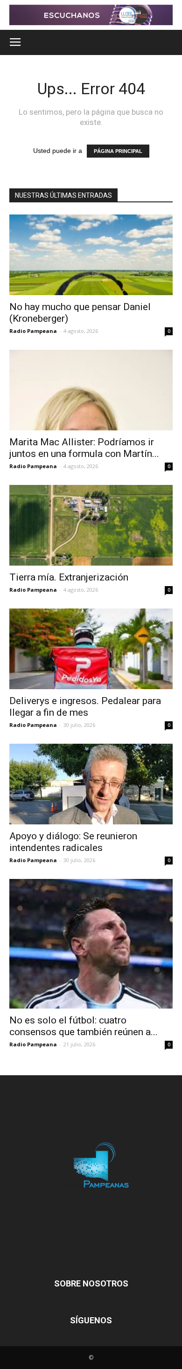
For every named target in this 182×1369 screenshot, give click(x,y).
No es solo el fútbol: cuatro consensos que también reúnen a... (83, 1026)
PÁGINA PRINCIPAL (118, 151)
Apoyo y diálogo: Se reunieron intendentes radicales (73, 841)
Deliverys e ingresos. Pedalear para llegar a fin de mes (85, 706)
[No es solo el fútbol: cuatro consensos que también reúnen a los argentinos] (91, 944)
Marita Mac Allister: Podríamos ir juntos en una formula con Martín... (84, 447)
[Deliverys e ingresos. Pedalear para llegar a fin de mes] (91, 648)
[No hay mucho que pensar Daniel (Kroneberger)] (91, 254)
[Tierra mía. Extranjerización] (91, 525)
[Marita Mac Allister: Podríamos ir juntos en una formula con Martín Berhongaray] (91, 390)
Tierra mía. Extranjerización (68, 577)
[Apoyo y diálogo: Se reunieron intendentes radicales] (91, 784)
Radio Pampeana (33, 330)
